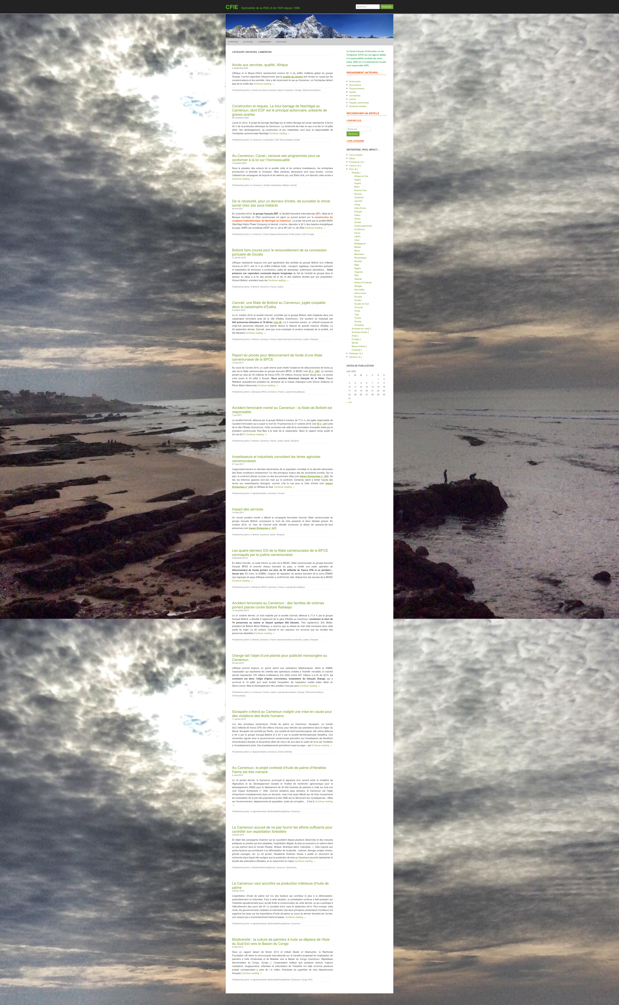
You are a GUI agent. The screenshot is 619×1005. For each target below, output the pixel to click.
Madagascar (360, 243)
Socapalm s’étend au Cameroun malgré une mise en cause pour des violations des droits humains (282, 713)
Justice (280, 286)
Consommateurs (356, 88)
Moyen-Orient (358, 346)
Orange (298, 90)
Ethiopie (358, 211)
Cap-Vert (358, 200)
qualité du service (293, 76)
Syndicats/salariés (357, 106)
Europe (355, 339)
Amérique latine (359, 332)
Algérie (357, 179)
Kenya (357, 232)
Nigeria (357, 268)
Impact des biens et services (289, 339)
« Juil (349, 402)
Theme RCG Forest (324, 999)
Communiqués (356, 154)
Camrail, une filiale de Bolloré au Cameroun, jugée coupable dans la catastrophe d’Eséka (278, 304)
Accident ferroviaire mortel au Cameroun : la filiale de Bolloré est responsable (282, 409)
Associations (355, 84)
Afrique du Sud (361, 176)
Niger (356, 264)
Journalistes (354, 95)
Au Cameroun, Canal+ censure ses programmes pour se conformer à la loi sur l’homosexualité (276, 157)
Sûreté (297, 139)
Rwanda (358, 278)
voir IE (277, 322)
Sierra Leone (360, 293)
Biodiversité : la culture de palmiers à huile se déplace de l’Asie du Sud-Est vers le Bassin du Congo (281, 941)
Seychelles (359, 289)
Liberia (357, 236)
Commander (264, 41)
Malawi (357, 246)
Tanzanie (358, 307)
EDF (277, 139)
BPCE (264, 391)
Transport (314, 339)
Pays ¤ (352, 168)
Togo (356, 314)
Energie (310, 234)
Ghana (357, 218)
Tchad (357, 310)
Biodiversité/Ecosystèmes (279, 811)
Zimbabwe (359, 324)
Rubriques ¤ (354, 353)
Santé (287, 440)
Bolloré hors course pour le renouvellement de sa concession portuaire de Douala (279, 252)
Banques (256, 391)
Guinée (357, 222)
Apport (281, 90)
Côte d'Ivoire (360, 207)
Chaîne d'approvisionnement (275, 234)
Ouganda (358, 271)
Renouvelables (286, 139)
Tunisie (357, 317)
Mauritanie (359, 254)
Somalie (358, 296)
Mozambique (360, 257)
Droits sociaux (295, 234)
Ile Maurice (359, 229)
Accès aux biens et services (265, 90)
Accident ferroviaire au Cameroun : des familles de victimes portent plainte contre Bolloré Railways (278, 604)
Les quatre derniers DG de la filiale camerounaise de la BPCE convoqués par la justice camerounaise (280, 552)
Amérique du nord (360, 328)
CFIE (232, 7)
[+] (363, 161)
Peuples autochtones (359, 102)
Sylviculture (291, 867)
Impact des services (247, 508)
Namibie (358, 261)
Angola (357, 183)
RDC (310, 979)
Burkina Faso (360, 190)
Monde (355, 342)
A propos (233, 41)
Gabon (357, 215)
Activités (248, 41)
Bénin (357, 186)
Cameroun (289, 90)
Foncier (281, 493)
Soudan (357, 300)
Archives (281, 41)
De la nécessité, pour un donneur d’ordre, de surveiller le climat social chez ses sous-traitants (281, 203)
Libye (356, 239)
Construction (268, 139)
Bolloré (256, 286)
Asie (354, 335)
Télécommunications (311, 90)
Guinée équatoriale (363, 225)
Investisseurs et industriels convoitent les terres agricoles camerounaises (276, 458)
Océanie (355, 349)
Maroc (357, 250)
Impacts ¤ (354, 165)
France (273, 286)
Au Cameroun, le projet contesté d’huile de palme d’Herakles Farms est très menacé (279, 769)
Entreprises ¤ (355, 161)
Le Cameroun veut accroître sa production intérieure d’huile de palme (280, 885)
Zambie (357, 321)
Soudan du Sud (361, 303)
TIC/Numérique (239, 695)
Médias (286, 185)
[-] (357, 168)
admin (247, 90)
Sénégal (358, 285)
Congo (304, 979)
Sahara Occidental (363, 282)
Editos (352, 158)
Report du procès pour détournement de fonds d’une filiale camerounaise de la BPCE (277, 357)
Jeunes (352, 91)
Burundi (357, 193)
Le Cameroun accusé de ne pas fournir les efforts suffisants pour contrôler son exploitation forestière (282, 829)
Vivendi (293, 185)
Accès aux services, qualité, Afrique (260, 64)
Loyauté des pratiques (295, 391)
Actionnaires (355, 81)
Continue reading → (264, 83)
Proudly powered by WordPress (300, 999)
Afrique (355, 172)
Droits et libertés (285, 751)
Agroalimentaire (260, 493)
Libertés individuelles (272, 185)
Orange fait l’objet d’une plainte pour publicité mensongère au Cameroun (279, 657)
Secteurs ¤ (354, 356)
